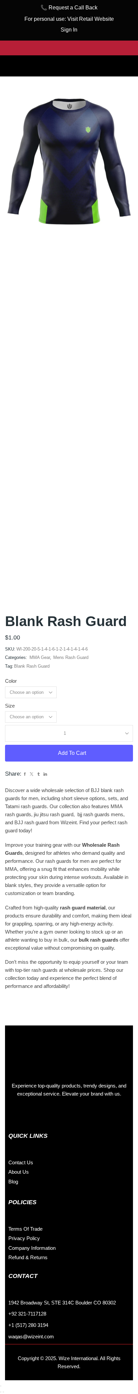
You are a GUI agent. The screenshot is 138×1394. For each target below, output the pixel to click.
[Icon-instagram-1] (30, 1114)
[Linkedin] (45, 1114)
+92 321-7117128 (27, 1314)
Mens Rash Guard (70, 657)
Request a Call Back (73, 7)
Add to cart (72, 753)
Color (11, 681)
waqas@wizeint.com (31, 1336)
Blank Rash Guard (32, 666)
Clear (66, 716)
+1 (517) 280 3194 (28, 1325)
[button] (69, 60)
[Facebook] (15, 1114)
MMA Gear (39, 657)
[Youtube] (60, 1114)
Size (10, 706)
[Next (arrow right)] (3, 1392)
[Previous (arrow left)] (0, 1392)
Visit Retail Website (90, 19)
